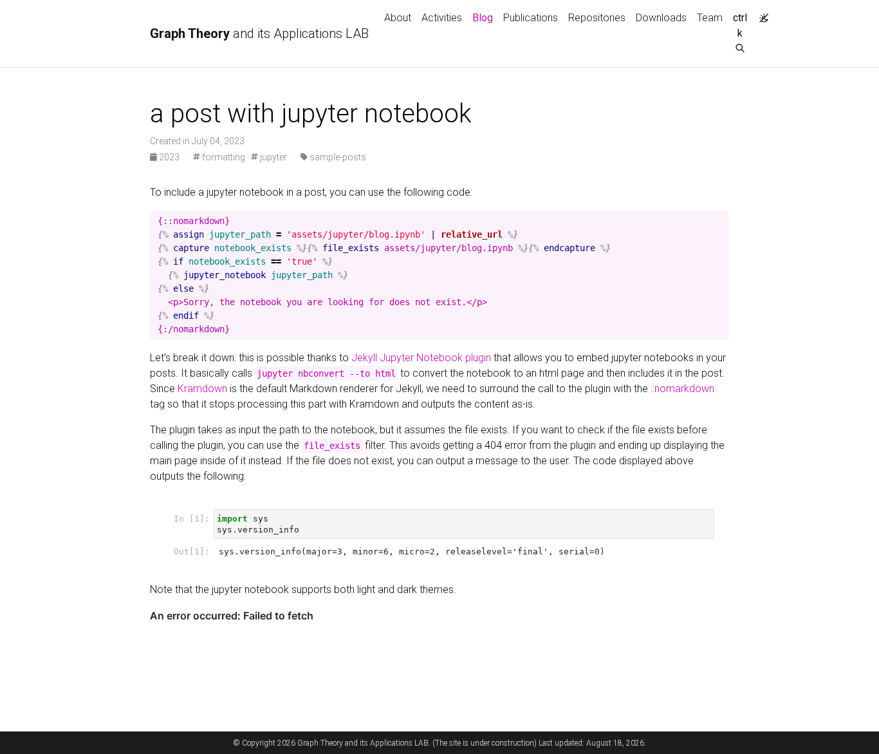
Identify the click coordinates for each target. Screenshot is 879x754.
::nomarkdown (682, 388)
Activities (441, 18)
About (397, 18)
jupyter (272, 157)
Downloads (661, 18)
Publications (530, 18)
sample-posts (337, 157)
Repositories (596, 18)
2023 (169, 157)
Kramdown (202, 388)
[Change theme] (760, 14)
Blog (482, 18)
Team (710, 18)
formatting (222, 157)
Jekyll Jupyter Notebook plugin (421, 358)
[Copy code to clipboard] (719, 220)
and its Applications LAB (259, 33)
